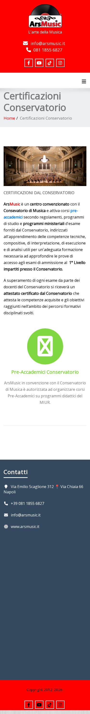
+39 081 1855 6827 (27, 503)
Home (9, 118)
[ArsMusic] (45, 15)
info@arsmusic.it (47, 43)
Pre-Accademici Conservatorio (45, 372)
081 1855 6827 (47, 50)
